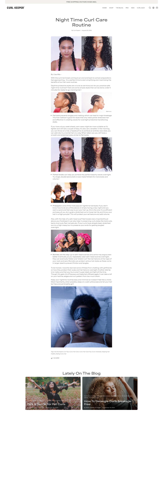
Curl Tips (66, 351)
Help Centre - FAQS (91, 437)
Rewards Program (90, 434)
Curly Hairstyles (96, 351)
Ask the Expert (58, 351)
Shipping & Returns (90, 432)
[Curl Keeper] (15, 8)
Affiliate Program (125, 440)
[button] (141, 8)
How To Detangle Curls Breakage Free (107, 402)
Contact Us (87, 429)
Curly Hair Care (74, 351)
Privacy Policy (123, 432)
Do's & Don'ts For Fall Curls (46, 404)
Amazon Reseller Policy (127, 434)
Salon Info (87, 440)
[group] (81, 2)
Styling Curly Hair (61, 354)
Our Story (121, 429)
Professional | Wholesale (127, 437)
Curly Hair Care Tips (85, 351)
